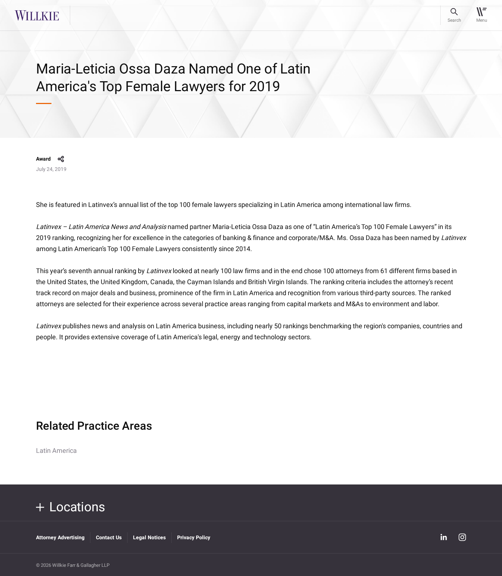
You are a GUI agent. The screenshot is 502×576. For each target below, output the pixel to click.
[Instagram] (462, 537)
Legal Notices (149, 537)
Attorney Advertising (60, 537)
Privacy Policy (193, 537)
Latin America (56, 451)
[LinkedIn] (443, 537)
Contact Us (109, 537)
